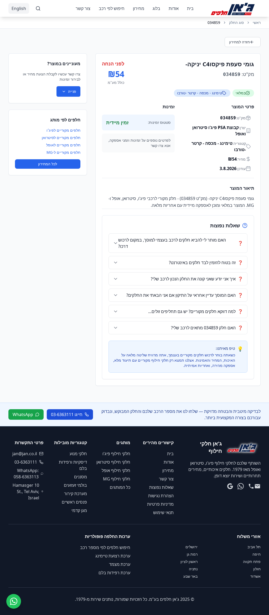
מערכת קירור (75, 493)
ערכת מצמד (119, 564)
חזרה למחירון (239, 41)
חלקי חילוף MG (116, 479)
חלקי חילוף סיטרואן (113, 462)
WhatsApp (23, 414)
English (19, 8)
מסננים (80, 477)
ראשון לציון (189, 561)
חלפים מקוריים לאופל (63, 144)
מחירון (138, 8)
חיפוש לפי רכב (112, 8)
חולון (257, 568)
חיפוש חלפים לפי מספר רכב (105, 547)
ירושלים (191, 546)
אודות (174, 8)
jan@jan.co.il (24, 454)
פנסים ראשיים (74, 502)
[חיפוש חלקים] (38, 8)
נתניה (193, 568)
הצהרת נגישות (161, 496)
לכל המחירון (47, 163)
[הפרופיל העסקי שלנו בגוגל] (230, 486)
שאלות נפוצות (161, 487)
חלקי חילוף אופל (116, 470)
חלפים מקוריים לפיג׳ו (63, 130)
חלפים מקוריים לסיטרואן (61, 137)
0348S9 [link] (214, 22)
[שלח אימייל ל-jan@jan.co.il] (257, 486)
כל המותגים (120, 487)
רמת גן (192, 554)
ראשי (257, 22)
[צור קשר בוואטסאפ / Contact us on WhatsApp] (13, 601)
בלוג (156, 8)
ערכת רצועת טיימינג (112, 556)
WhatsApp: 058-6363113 (26, 474)
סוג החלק (236, 22)
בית (190, 8)
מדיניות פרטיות (160, 504)
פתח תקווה (252, 561)
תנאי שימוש (163, 512)
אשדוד (255, 576)
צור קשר (83, 8)
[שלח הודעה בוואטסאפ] (240, 486)
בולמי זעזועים (75, 485)
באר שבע (190, 576)
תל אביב (254, 546)
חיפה (256, 554)
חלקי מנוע (78, 454)
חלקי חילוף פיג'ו (116, 454)
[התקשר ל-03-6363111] (251, 486)
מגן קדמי (79, 510)
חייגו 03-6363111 (66, 414)
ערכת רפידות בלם (114, 573)
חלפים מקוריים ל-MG (63, 152)
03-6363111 (25, 462)
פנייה (72, 91)
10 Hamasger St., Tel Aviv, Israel (26, 491)
